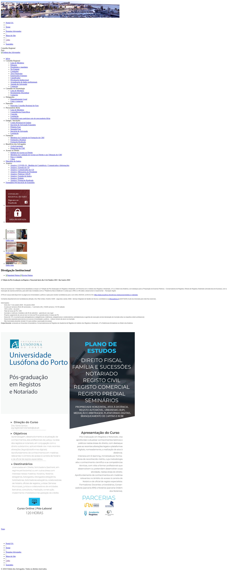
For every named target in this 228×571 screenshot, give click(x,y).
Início (8, 59)
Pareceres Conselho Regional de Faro (24, 106)
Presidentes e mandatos (19, 67)
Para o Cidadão (16, 157)
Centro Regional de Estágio (20, 123)
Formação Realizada (18, 142)
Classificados (15, 78)
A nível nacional (16, 146)
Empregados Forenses (18, 76)
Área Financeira (16, 74)
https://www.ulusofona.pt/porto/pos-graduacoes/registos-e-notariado (116, 295)
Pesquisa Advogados (13, 31)
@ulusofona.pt (114, 299)
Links (8, 40)
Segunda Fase (15, 129)
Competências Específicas (20, 112)
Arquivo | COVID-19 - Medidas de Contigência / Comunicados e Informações (39, 165)
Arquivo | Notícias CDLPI (20, 174)
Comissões (14, 71)
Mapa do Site (11, 36)
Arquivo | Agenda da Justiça (21, 176)
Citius (12, 159)
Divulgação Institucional (19, 80)
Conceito (13, 114)
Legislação (14, 116)
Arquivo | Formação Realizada (21, 180)
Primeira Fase (15, 127)
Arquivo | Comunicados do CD (22, 170)
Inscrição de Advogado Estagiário (23, 125)
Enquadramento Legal (18, 99)
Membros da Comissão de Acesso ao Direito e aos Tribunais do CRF (36, 155)
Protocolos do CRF (17, 148)
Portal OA (9, 23)
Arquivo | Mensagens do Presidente (23, 172)
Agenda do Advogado (18, 84)
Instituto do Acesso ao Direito (21, 153)
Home (8, 27)
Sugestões (9, 44)
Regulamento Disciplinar (19, 93)
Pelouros (13, 65)
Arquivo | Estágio (17, 178)
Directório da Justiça (13, 161)
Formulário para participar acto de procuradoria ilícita (30, 118)
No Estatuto (14, 69)
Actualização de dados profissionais (23, 82)
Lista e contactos (16, 101)
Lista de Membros (17, 63)
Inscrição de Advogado (19, 131)
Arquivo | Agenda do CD (19, 168)
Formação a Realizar (18, 140)
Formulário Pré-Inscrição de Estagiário (20, 183)
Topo (3, 529)
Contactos (14, 86)
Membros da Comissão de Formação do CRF (27, 138)
